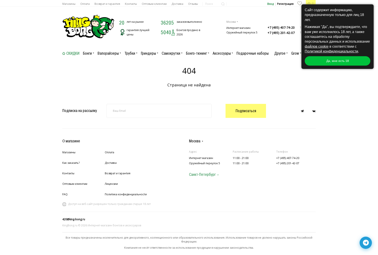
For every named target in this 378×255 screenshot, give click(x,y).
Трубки (129, 53)
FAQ (65, 194)
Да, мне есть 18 (337, 61)
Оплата (85, 4)
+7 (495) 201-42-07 (281, 33)
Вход (270, 4)
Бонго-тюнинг (196, 53)
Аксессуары (222, 53)
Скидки (72, 53)
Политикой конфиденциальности (331, 51)
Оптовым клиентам (154, 4)
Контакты (131, 4)
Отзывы (193, 4)
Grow (295, 53)
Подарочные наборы (252, 53)
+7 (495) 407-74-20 (281, 27)
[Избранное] (299, 3)
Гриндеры (148, 53)
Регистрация (285, 4)
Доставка (177, 4)
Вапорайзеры (108, 53)
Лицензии (111, 184)
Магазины (68, 4)
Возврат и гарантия (107, 4)
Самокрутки (171, 53)
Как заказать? (71, 163)
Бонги (87, 53)
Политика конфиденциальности (126, 194)
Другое (279, 53)
